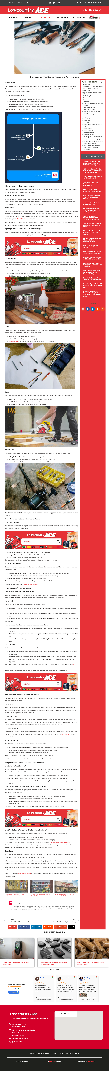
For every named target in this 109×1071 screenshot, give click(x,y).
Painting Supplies (14, 341)
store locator (65, 734)
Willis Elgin (52, 1061)
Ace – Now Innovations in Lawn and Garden (93, 104)
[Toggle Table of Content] (101, 82)
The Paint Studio (62, 17)
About (32, 1053)
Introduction (86, 84)
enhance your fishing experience (60, 842)
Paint (84, 98)
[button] (13, 927)
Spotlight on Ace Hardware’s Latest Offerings (92, 93)
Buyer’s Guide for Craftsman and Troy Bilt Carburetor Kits (92, 258)
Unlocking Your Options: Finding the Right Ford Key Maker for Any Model (53, 963)
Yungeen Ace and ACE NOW (90, 88)
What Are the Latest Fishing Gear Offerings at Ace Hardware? (93, 146)
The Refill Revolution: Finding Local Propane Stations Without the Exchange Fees (92, 163)
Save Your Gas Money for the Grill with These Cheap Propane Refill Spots (92, 272)
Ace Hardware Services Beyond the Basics (93, 125)
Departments (13, 17)
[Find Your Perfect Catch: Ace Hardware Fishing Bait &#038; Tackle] (41, 886)
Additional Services (89, 134)
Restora (42, 978)
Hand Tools (87, 120)
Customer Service (88, 130)
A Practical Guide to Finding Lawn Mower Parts (91, 203)
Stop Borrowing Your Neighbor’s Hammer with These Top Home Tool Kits (91, 217)
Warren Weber (66, 978)
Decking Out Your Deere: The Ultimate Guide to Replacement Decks (92, 240)
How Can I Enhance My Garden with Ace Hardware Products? (93, 142)
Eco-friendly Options (89, 107)
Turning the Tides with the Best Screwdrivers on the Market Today (91, 183)
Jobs (61, 1053)
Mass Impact (91, 1061)
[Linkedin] (59, 3)
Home (54, 1053)
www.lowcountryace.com (15, 913)
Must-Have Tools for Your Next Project (92, 112)
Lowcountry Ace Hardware (16, 985)
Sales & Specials (46, 17)
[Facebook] (50, 3)
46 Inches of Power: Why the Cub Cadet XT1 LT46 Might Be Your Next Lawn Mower (92, 170)
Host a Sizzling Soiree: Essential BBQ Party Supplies (92, 190)
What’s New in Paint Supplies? (92, 140)
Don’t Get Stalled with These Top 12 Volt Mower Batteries (92, 278)
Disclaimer (46, 1053)
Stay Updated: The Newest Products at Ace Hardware (54, 77)
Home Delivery (88, 128)
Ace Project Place (79, 17)
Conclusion (87, 149)
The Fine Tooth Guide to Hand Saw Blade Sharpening (92, 177)
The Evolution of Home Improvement (93, 86)
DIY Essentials (87, 122)
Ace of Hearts (21, 219)
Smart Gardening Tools (90, 109)
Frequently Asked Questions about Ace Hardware (93, 137)
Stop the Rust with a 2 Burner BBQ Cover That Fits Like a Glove (92, 225)
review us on (12, 992)
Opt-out (68, 1053)
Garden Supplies (87, 96)
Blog (38, 1053)
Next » (58, 969)
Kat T (85, 978)
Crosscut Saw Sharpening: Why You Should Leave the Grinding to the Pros (91, 210)
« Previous (52, 969)
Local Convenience (89, 132)
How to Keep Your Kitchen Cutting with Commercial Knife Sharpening (92, 264)
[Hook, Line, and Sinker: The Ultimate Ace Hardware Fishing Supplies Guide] (16, 886)
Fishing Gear (86, 101)
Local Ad (28, 17)
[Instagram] (54, 3)
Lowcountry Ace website (31, 585)
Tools (84, 99)
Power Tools (87, 118)
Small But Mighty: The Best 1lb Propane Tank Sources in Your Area (92, 285)
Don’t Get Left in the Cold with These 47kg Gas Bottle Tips (92, 252)
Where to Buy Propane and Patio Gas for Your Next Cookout (91, 232)
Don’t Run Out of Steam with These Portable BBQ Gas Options (91, 197)
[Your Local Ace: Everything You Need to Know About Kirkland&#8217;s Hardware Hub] (65, 886)
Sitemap (76, 1053)
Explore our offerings (24, 873)
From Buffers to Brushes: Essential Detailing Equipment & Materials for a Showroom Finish (92, 293)
